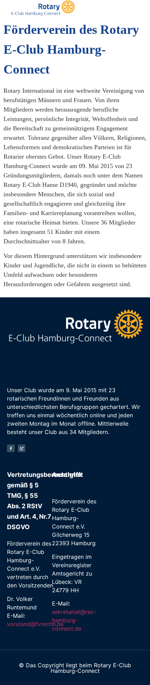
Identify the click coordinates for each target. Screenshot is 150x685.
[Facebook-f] (11, 448)
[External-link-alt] (21, 448)
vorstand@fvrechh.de (35, 624)
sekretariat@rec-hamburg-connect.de (74, 620)
